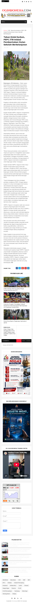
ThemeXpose (15, 601)
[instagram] (22, 1)
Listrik (20, 585)
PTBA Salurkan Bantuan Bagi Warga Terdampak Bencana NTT (14, 289)
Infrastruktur (13, 585)
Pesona (14, 588)
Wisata (14, 593)
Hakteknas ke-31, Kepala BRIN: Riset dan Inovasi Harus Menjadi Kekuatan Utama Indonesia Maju (19, 557)
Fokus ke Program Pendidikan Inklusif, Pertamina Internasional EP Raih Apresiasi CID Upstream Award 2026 (15, 305)
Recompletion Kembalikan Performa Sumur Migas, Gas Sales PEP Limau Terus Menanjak (19, 544)
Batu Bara (13, 580)
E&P (24, 580)
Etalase (10, 582)
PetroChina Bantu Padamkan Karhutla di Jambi (15, 322)
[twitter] (26, 1)
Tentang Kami (6, 593)
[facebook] (24, 1)
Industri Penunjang (19, 582)
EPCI (4, 582)
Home (5, 30)
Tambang (16, 591)
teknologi (24, 591)
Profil (19, 588)
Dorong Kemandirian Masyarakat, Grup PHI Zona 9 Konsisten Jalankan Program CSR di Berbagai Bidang (19, 570)
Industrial (5, 585)
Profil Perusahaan (7, 591)
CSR (9, 30)
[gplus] (28, 1)
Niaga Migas (6, 588)
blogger (19, 340)
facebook (28, 340)
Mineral (26, 585)
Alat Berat (5, 580)
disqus (23, 340)
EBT (29, 580)
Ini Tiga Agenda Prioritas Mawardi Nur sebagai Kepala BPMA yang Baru (19, 550)
